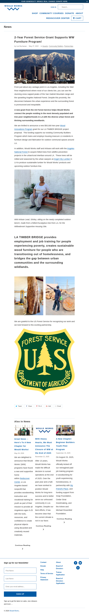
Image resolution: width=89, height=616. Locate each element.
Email (59, 406)
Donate (69, 13)
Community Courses (52, 13)
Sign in (53, 7)
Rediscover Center (58, 18)
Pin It (40, 406)
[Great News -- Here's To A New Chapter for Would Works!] (23, 430)
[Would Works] (13, 9)
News (8, 26)
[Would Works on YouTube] (80, 563)
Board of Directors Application (60, 580)
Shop (35, 13)
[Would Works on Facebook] (75, 563)
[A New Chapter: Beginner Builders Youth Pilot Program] (65, 430)
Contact (43, 562)
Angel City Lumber (62, 159)
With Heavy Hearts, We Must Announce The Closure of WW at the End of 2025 (44, 446)
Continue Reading (22, 545)
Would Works (14, 611)
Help (42, 570)
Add (49, 406)
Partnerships (68, 46)
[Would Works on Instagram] (78, 567)
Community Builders (56, 46)
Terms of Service (46, 573)
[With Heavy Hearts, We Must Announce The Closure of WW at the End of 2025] (44, 430)
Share (30, 406)
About (79, 13)
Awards (45, 46)
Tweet (20, 406)
